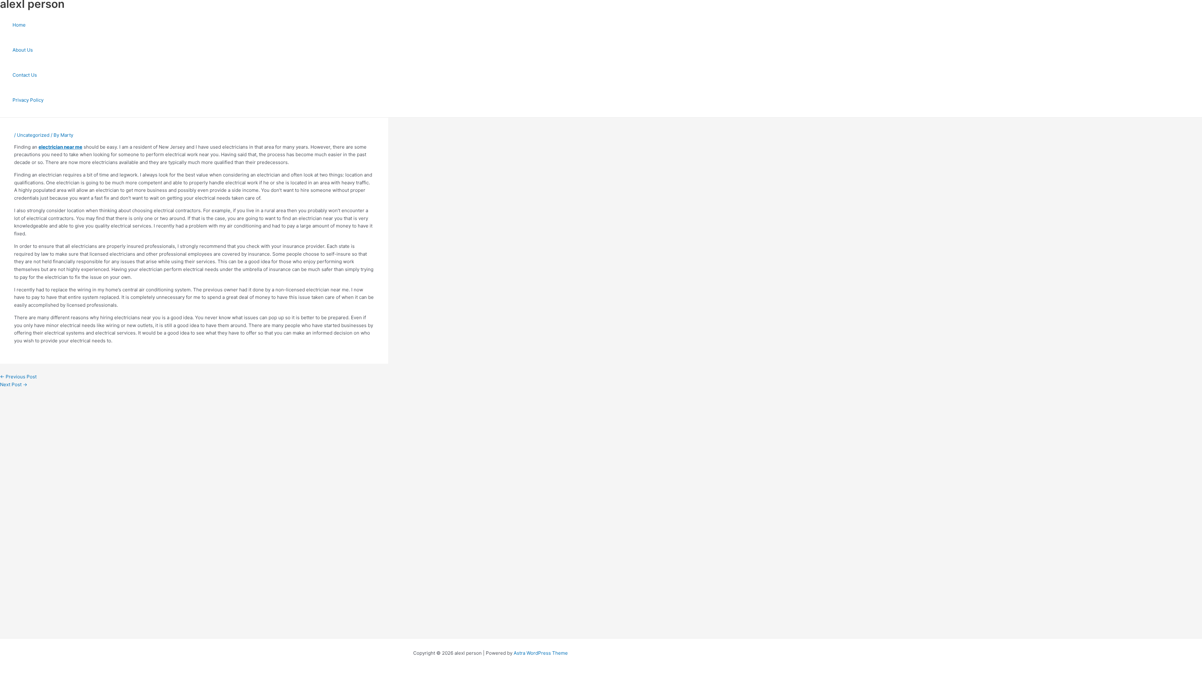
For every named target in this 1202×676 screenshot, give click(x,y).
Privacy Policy (28, 100)
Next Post (13, 384)
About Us (23, 50)
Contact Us (25, 75)
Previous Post (18, 377)
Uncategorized (33, 135)
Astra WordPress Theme (541, 653)
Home (19, 25)
